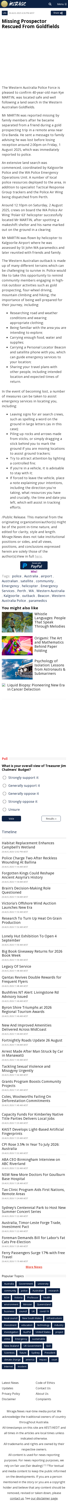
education (26, 1325)
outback (28, 595)
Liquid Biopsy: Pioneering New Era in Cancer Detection (36, 687)
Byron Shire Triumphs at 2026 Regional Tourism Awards (27, 1009)
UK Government (32, 1345)
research (54, 1290)
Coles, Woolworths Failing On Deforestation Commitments (26, 1098)
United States (43, 1332)
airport (46, 576)
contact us (17, 1498)
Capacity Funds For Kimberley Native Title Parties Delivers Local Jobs (32, 1116)
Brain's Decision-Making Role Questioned (26, 890)
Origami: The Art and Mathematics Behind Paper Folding (49, 644)
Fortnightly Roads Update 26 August (32, 1040)
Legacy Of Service (16, 966)
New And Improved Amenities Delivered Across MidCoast (26, 1027)
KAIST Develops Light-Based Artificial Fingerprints (33, 1131)
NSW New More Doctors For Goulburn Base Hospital (33, 1176)
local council (10, 1318)
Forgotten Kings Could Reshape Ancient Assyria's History (28, 875)
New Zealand (11, 1345)
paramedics (38, 600)
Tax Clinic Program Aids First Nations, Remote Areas (33, 1191)
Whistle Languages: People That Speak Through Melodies (50, 620)
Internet (8, 1366)
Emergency (10, 586)
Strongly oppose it (23, 801)
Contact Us (43, 1388)
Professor (32, 1297)
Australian (10, 581)
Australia (31, 576)
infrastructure (54, 1318)
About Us (42, 1394)
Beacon (43, 595)
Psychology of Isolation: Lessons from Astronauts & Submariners (49, 667)
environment (11, 1304)
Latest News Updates (10, 1385)
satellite (26, 581)
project (59, 1332)
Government (26, 1283)
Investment (10, 1325)
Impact (43, 1359)
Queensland (44, 1304)
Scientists (9, 1352)
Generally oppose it (23, 793)
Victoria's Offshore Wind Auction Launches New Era (29, 905)
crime (7, 1338)
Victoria (18, 1297)
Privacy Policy (11, 1394)
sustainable (38, 1338)
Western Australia (50, 591)
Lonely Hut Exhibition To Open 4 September (29, 938)
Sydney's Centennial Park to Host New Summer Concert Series (34, 1209)
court (54, 1359)
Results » (51, 818)
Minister (27, 1304)
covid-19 (44, 1311)
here (38, 556)
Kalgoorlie (11, 595)
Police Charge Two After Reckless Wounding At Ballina (29, 860)
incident (22, 1366)
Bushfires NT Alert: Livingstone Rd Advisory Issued (30, 994)
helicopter (30, 586)
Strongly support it (23, 777)
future (23, 1352)
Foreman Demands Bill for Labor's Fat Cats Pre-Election (33, 1239)
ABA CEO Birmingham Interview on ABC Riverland (31, 1161)
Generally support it (24, 785)
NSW (6, 1297)
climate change (12, 1359)
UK (33, 1311)
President (50, 1352)
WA (31, 591)
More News (34, 1267)
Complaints (43, 1399)
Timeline (9, 831)
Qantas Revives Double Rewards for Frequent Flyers (31, 979)
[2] (48, 1465)
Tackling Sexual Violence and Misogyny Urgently (26, 1068)
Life (5, 13)
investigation (11, 1332)
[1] (45, 1465)
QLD (48, 1345)
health (46, 1297)
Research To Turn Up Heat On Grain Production (32, 920)
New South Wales (32, 1318)
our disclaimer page (44, 1498)
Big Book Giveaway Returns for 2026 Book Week (32, 953)
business (9, 1311)
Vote (11, 818)
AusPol (27, 1332)
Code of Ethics (45, 1383)
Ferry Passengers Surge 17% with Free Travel (33, 1254)
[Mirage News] (13, 4)
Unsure (14, 809)
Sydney (35, 1352)
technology (43, 1325)
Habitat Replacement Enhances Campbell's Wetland (28, 845)
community (45, 581)
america (30, 1359)
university (43, 1283)
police (16, 576)
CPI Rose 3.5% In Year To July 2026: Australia (30, 1146)
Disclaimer (9, 1399)
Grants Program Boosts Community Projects (31, 1083)
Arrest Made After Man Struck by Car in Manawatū (32, 1053)
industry (58, 1325)
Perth (21, 591)
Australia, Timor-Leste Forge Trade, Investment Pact (31, 1224)
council (23, 1311)
